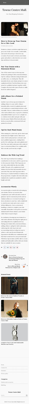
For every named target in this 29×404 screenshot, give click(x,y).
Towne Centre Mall (14, 10)
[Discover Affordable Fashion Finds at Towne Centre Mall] (14, 309)
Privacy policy (4, 373)
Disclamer (3, 370)
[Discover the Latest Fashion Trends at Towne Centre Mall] (14, 285)
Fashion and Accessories (7, 45)
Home (2, 364)
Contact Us (4, 367)
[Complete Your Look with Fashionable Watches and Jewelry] (14, 332)
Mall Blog (3, 385)
